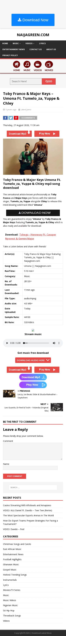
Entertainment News (13, 49)
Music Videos (9, 600)
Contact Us (35, 49)
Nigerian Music (10, 605)
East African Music (12, 549)
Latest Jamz (26, 109)
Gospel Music (9, 569)
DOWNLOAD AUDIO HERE (31, 360)
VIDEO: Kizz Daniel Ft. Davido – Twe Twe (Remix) (27, 510)
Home (5, 43)
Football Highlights (12, 559)
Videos (28, 43)
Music (16, 43)
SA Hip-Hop (8, 610)
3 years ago (11, 109)
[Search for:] (33, 487)
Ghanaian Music (11, 564)
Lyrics (42, 43)
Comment (8, 441)
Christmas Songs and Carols (17, 544)
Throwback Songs (12, 615)
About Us (51, 49)
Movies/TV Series (11, 590)
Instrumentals (10, 579)
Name (6, 463)
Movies (49, 70)
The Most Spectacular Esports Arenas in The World (28, 515)
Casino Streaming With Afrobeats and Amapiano (27, 505)
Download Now (34, 20)
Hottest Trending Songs (15, 574)
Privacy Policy (10, 55)
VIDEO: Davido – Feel (13, 529)
